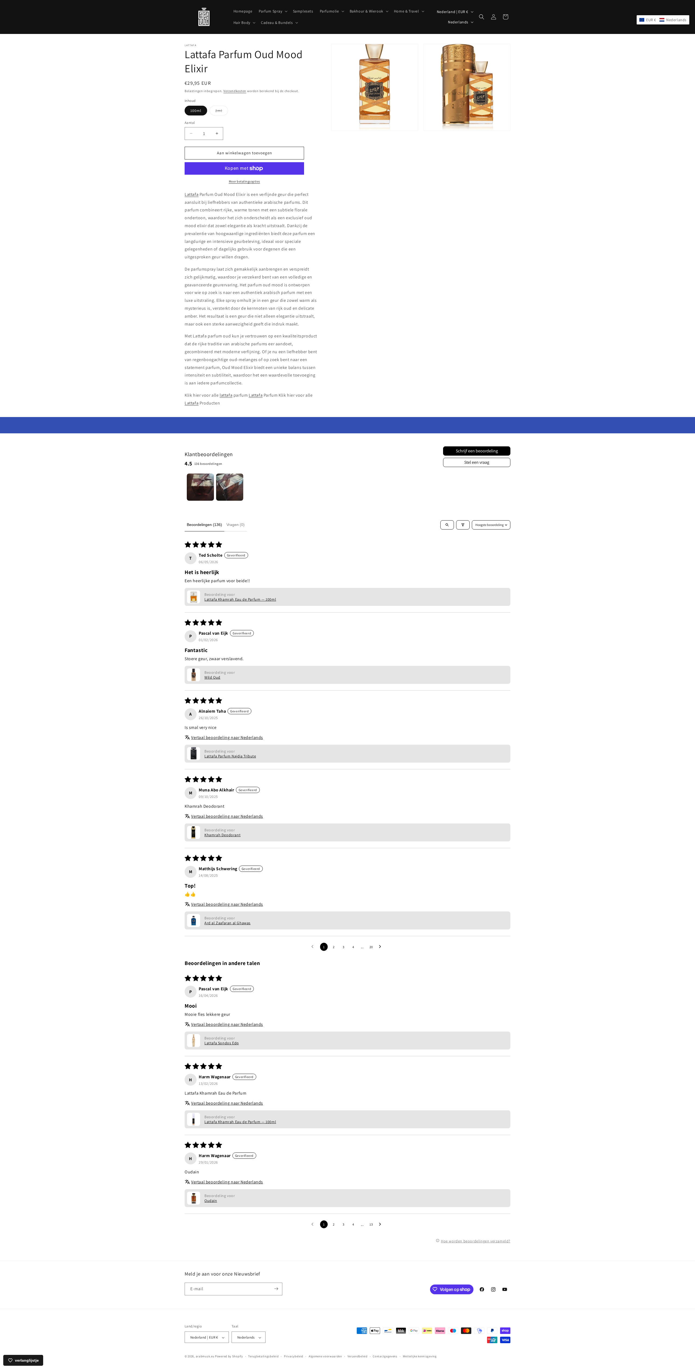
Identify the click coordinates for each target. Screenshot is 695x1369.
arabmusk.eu (205, 1356)
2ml (221, 111)
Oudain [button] (210, 1200)
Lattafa (191, 194)
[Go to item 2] (229, 487)
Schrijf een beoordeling (477, 451)
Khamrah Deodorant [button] (222, 834)
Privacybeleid (293, 1356)
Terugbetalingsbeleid (263, 1356)
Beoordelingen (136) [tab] (204, 524)
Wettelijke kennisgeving (420, 1356)
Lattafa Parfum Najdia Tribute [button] (230, 756)
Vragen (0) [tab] (235, 524)
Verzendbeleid (358, 1356)
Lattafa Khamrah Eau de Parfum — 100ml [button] (240, 599)
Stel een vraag (476, 462)
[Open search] (447, 525)
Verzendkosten (234, 91)
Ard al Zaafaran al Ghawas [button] (227, 922)
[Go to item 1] (200, 487)
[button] (272, 11)
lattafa (226, 395)
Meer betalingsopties (244, 181)
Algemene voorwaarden (325, 1356)
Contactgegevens (385, 1356)
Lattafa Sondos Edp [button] (221, 1043)
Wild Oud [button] (212, 677)
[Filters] (463, 525)
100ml (195, 110)
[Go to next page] (381, 947)
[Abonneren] (276, 1288)
